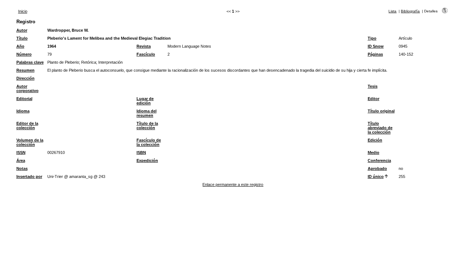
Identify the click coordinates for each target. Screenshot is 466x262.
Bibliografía (410, 11)
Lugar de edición (145, 100)
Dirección (25, 78)
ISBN (141, 152)
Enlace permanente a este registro (232, 184)
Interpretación (110, 62)
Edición (375, 140)
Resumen (25, 70)
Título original (381, 111)
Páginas (375, 54)
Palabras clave (30, 62)
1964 (51, 46)
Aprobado (377, 168)
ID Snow (376, 46)
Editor (373, 98)
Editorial (24, 98)
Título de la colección (147, 125)
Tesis (373, 86)
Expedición (147, 160)
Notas (22, 168)
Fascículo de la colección (149, 142)
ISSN (20, 152)
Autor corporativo (27, 88)
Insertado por (29, 176)
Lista (392, 11)
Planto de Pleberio (63, 62)
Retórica (88, 62)
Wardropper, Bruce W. (67, 30)
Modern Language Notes (189, 46)
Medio (373, 152)
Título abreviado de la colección (380, 127)
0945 (403, 46)
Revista (144, 46)
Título (22, 38)
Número (24, 54)
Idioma (22, 111)
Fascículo (146, 54)
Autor (21, 30)
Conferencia (379, 160)
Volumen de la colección (29, 142)
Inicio (22, 11)
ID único (376, 176)
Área (20, 160)
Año (20, 46)
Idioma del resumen (147, 113)
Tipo (372, 38)
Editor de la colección (27, 125)
